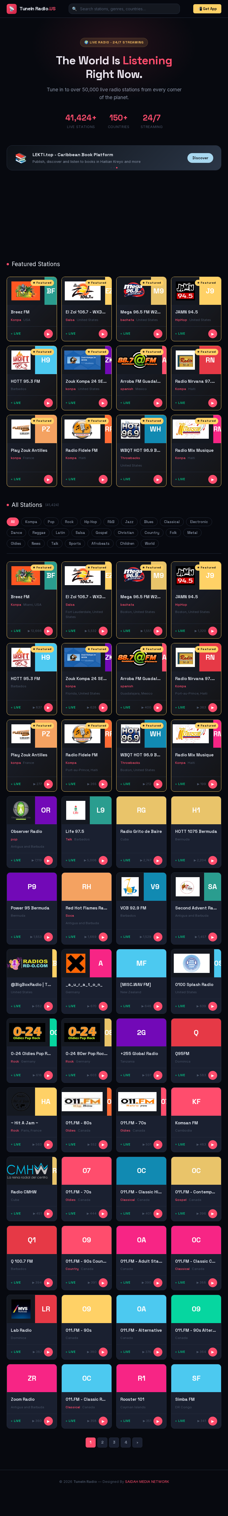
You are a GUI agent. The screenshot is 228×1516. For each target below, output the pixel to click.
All (13, 521)
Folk (173, 532)
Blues (148, 521)
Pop (51, 521)
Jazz (129, 521)
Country (152, 532)
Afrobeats (100, 543)
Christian (126, 532)
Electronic (199, 521)
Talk (54, 543)
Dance (16, 532)
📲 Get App (207, 8)
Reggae (39, 532)
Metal (192, 532)
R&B (111, 521)
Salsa (80, 532)
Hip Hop (90, 521)
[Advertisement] (114, 216)
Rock (69, 521)
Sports (75, 543)
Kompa (31, 521)
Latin (60, 532)
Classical (172, 521)
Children (127, 543)
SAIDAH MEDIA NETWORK (147, 1482)
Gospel (101, 532)
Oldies (16, 543)
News (36, 543)
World (150, 543)
